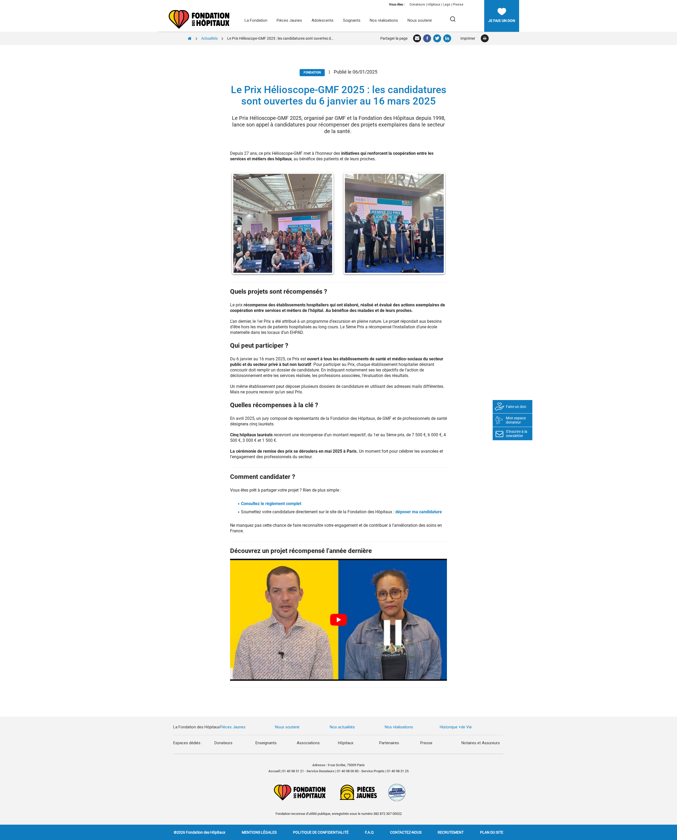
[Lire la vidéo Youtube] (338, 620)
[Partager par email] (417, 38)
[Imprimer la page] (484, 38)
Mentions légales (259, 832)
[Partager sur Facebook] (427, 38)
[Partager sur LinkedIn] (447, 38)
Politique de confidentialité (321, 832)
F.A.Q (369, 832)
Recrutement (451, 832)
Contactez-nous (406, 832)
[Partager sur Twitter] (437, 38)
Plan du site (491, 832)
